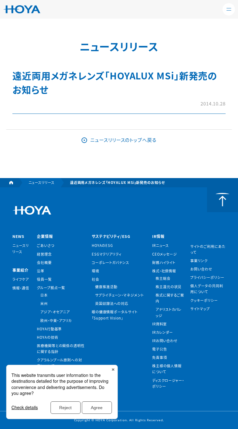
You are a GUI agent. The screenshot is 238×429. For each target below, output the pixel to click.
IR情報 (158, 236)
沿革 (40, 270)
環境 (95, 270)
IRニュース (160, 245)
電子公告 (159, 348)
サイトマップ (199, 308)
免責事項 (159, 357)
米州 (44, 303)
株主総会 (163, 278)
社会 (95, 279)
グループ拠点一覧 (51, 287)
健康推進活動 (106, 286)
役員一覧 (44, 279)
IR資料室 (159, 323)
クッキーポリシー (204, 300)
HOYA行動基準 (49, 328)
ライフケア (20, 279)
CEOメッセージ (164, 254)
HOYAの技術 (47, 337)
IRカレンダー (162, 332)
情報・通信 (20, 287)
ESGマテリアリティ (106, 254)
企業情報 (45, 236)
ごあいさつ (45, 245)
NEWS (18, 236)
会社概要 (44, 262)
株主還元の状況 (168, 286)
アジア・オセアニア (54, 311)
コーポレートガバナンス (110, 262)
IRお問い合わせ (165, 340)
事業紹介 (20, 270)
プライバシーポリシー (207, 277)
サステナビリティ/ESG (111, 236)
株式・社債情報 (164, 270)
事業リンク (199, 260)
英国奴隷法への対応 (111, 303)
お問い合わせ (201, 268)
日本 (44, 295)
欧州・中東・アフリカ (56, 320)
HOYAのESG (102, 245)
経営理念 (44, 254)
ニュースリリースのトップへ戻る (123, 139)
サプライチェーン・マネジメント (119, 295)
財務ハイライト (163, 262)
